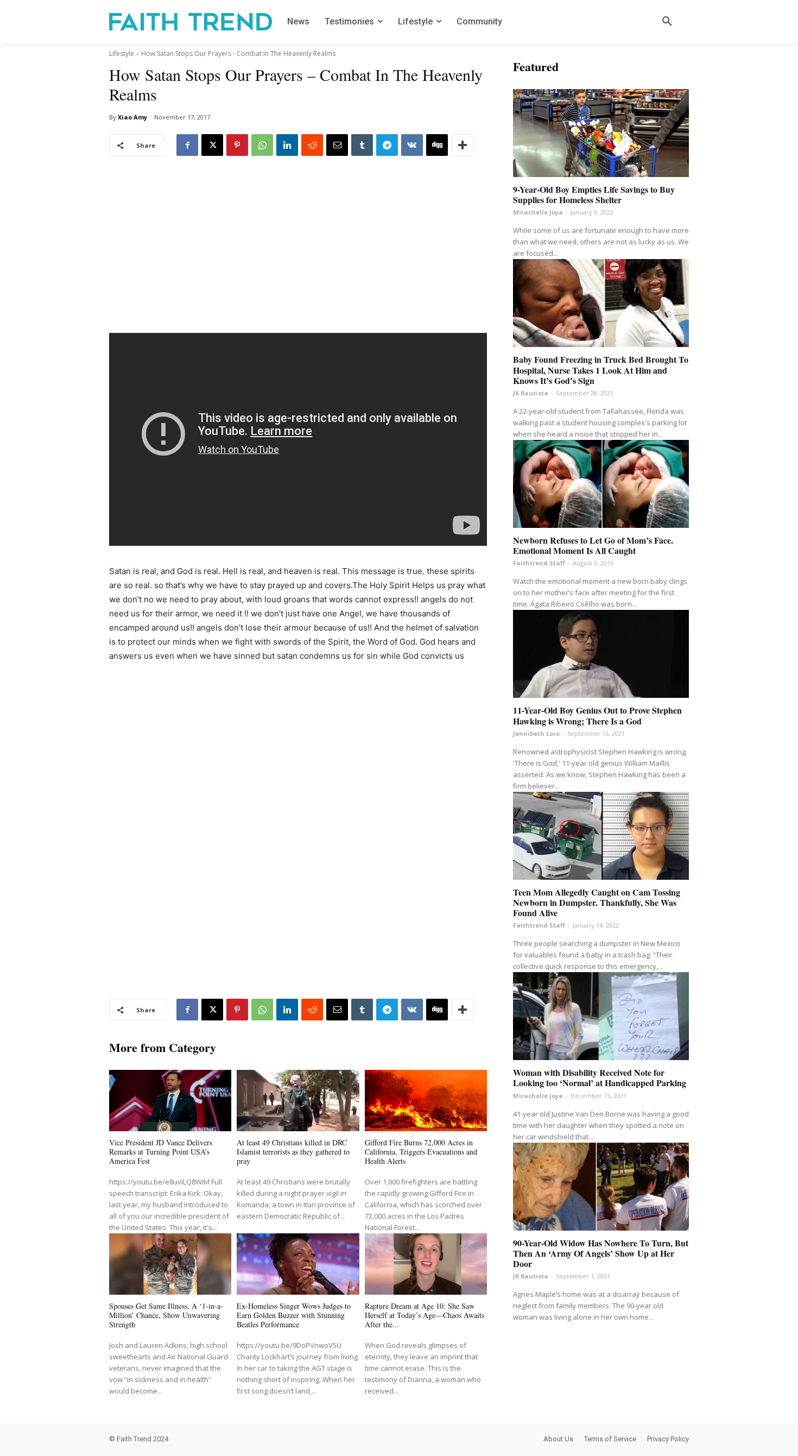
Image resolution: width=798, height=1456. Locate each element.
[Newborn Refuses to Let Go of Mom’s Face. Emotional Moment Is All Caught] (601, 484)
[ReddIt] (312, 145)
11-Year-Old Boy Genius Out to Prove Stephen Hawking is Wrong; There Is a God (597, 715)
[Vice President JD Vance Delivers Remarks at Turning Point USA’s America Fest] (170, 1100)
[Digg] (437, 145)
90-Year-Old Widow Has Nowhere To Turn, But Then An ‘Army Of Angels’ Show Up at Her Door (600, 1253)
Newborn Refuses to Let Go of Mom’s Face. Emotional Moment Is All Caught (593, 545)
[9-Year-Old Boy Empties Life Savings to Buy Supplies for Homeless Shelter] (601, 133)
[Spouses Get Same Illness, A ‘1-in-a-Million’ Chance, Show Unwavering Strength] (170, 1264)
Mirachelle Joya (538, 212)
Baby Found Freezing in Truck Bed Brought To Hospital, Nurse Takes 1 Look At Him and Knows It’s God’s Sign (600, 369)
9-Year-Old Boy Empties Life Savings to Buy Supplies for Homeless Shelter (594, 194)
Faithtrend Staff (539, 563)
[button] (667, 21)
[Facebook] (187, 145)
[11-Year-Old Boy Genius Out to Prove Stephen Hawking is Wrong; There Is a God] (601, 654)
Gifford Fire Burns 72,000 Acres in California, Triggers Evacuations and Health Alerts (421, 1151)
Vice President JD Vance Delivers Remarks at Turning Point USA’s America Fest (160, 1151)
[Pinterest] (237, 145)
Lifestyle (121, 53)
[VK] (412, 145)
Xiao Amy (132, 117)
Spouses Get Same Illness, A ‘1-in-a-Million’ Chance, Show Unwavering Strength (166, 1315)
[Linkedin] (287, 145)
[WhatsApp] (262, 145)
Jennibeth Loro (536, 733)
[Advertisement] (298, 253)
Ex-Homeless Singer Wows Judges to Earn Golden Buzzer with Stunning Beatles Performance (294, 1315)
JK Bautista (530, 393)
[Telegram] (387, 145)
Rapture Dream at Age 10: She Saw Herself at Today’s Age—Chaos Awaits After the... (424, 1315)
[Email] (337, 145)
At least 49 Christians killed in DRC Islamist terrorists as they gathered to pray (293, 1151)
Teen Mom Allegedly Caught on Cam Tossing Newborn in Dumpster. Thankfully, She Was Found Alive (596, 902)
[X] (212, 145)
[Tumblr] (362, 145)
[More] (462, 145)
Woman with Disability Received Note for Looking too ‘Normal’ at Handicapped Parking (599, 1077)
